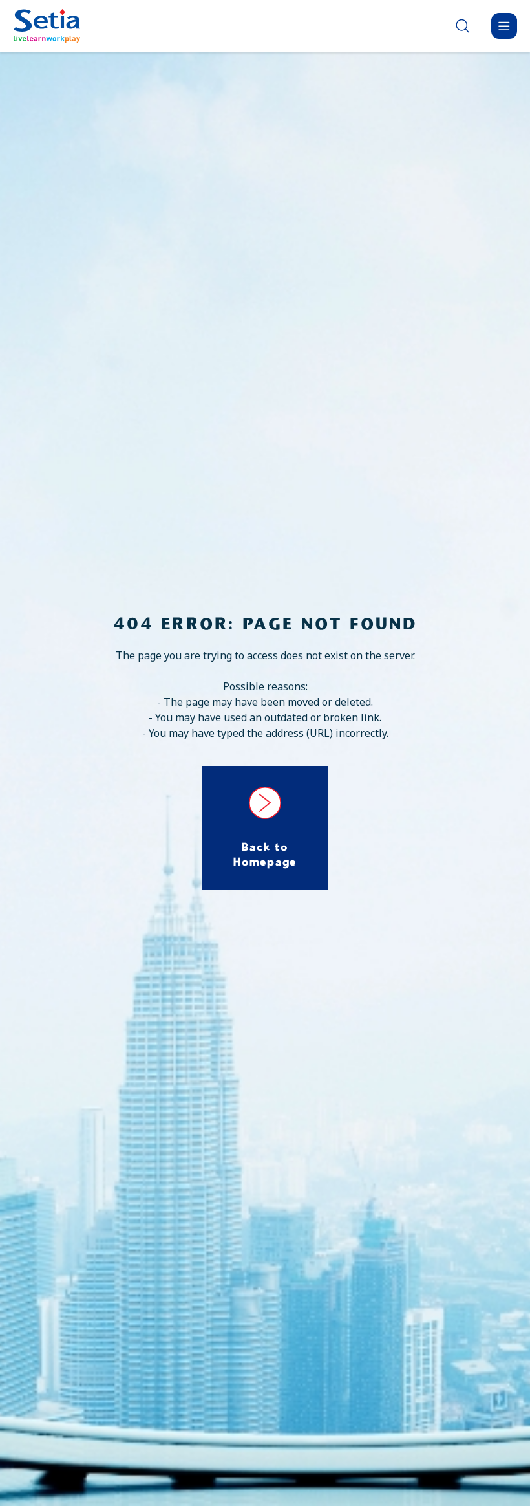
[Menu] (504, 26)
